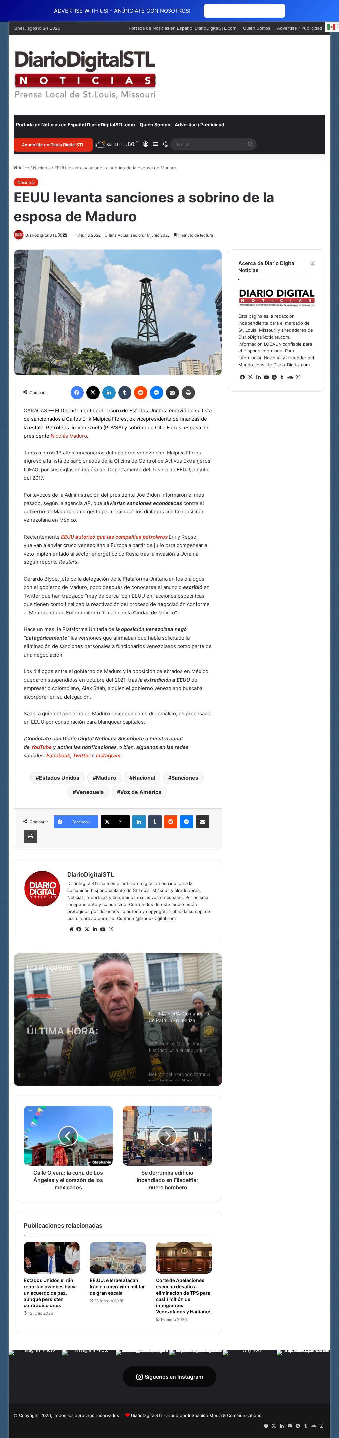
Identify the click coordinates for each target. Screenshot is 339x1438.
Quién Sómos (256, 28)
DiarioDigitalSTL (41, 235)
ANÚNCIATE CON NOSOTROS (244, 11)
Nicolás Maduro (69, 436)
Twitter (81, 755)
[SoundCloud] (290, 377)
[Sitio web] (71, 929)
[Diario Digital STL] (86, 74)
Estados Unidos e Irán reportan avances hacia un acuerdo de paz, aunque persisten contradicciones (50, 1292)
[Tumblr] (124, 392)
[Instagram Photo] (35, 1377)
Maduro (106, 777)
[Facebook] (77, 392)
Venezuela (90, 792)
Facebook (58, 755)
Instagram (108, 755)
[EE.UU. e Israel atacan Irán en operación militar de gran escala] (118, 1258)
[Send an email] (65, 235)
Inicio (23, 167)
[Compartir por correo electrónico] (172, 392)
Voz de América (140, 792)
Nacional (42, 167)
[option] (118, 1019)
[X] (93, 392)
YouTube (41, 747)
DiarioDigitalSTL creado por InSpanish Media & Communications (196, 1415)
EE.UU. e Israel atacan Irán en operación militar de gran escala (117, 1286)
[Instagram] (111, 929)
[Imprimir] (188, 392)
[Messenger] (156, 392)
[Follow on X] (60, 235)
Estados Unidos (59, 777)
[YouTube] (103, 929)
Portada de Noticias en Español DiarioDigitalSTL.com (182, 28)
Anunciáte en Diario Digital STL (53, 144)
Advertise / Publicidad (299, 28)
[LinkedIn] (109, 392)
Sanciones (184, 777)
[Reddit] (140, 392)
